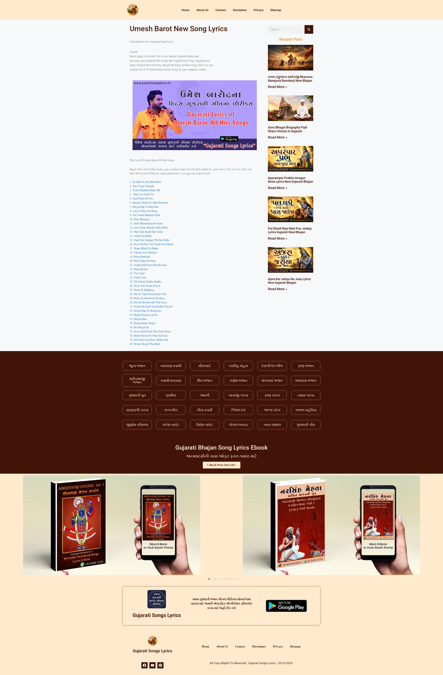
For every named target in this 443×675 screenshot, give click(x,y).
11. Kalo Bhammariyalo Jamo (146, 223)
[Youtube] (152, 665)
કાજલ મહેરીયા (306, 410)
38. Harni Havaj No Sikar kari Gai (149, 335)
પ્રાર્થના (170, 395)
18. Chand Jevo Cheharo (143, 252)
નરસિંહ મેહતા (238, 366)
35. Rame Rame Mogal (142, 323)
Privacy (258, 10)
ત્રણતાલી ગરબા (137, 410)
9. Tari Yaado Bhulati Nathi (145, 215)
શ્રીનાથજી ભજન (137, 380)
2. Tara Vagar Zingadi (142, 186)
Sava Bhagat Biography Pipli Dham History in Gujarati (287, 129)
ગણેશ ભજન (238, 380)
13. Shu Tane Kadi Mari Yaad (146, 231)
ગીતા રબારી (205, 410)
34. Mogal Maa (138, 319)
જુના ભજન (137, 366)
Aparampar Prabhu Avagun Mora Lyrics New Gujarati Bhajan (290, 180)
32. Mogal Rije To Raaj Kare (145, 310)
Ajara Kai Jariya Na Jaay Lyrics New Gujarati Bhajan (289, 281)
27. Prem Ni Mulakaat (142, 290)
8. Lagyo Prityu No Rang (143, 211)
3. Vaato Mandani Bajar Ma (145, 190)
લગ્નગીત (171, 410)
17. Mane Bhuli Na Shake (144, 248)
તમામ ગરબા (305, 395)
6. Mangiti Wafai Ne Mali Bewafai (149, 202)
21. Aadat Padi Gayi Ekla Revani (148, 265)
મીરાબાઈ (204, 366)
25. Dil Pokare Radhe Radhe (145, 281)
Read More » (277, 87)
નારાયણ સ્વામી (171, 366)
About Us (202, 10)
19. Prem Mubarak (140, 256)
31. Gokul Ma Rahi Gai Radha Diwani (151, 306)
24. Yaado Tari (138, 277)
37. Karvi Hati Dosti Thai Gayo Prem (150, 331)
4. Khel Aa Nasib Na (142, 194)
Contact (220, 10)
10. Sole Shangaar (140, 219)
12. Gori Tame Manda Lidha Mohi (149, 227)
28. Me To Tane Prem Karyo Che (148, 294)
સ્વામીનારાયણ (171, 380)
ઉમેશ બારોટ (204, 425)
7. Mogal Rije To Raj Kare (144, 206)
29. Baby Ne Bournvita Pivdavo (147, 298)
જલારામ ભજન (306, 380)
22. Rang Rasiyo (139, 269)
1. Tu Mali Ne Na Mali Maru (145, 182)
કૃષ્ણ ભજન (306, 366)
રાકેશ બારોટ (170, 425)
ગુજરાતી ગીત (306, 425)
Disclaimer (240, 10)
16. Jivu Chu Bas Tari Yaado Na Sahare (151, 244)
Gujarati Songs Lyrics (157, 615)
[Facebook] (144, 665)
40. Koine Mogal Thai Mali (145, 344)
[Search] (309, 29)
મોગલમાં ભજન (272, 380)
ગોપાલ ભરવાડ (238, 425)
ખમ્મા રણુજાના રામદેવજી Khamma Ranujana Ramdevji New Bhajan (290, 78)
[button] (205, 578)
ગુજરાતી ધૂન (137, 395)
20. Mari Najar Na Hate (143, 260)
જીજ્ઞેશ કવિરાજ (137, 425)
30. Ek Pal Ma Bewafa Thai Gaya (148, 302)
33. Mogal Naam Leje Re (144, 314)
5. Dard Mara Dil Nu (141, 198)
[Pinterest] (160, 665)
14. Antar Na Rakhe (141, 236)
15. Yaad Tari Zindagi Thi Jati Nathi (149, 240)
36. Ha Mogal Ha (139, 327)
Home (185, 10)
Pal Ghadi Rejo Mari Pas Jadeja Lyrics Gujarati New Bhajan (290, 230)
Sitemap (275, 10)
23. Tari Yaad (137, 273)
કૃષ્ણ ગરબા (272, 395)
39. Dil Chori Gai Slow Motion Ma (149, 339)
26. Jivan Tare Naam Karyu (145, 285)
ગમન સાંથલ (272, 425)
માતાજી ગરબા (238, 395)
